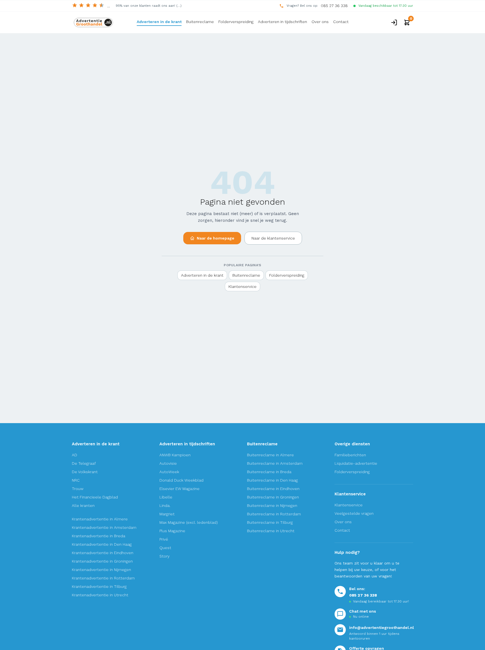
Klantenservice (242, 286)
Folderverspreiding (235, 21)
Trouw (77, 488)
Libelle (165, 497)
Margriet (167, 514)
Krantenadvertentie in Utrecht (100, 595)
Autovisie (168, 463)
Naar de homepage (215, 238)
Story (164, 556)
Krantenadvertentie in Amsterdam (104, 527)
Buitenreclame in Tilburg (270, 522)
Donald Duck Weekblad (181, 480)
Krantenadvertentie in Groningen (102, 561)
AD (74, 455)
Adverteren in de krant (159, 21)
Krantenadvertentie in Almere (100, 519)
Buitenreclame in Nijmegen (272, 505)
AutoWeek (169, 472)
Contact (341, 21)
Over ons (320, 21)
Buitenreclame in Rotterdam (274, 514)
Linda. (164, 505)
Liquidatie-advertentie (356, 463)
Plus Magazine (172, 531)
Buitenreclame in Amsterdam (275, 463)
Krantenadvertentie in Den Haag (102, 544)
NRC (76, 480)
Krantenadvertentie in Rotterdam (103, 578)
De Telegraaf (84, 463)
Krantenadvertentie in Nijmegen (101, 569)
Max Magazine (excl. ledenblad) (188, 522)
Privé (163, 539)
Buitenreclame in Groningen (273, 497)
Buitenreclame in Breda (269, 472)
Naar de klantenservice (273, 238)
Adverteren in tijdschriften (282, 21)
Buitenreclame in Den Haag (272, 480)
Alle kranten (83, 505)
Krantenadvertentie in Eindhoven (102, 552)
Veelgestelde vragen (354, 513)
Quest (165, 547)
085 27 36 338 (334, 5)
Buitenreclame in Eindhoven (273, 488)
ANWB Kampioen (175, 455)
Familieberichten (350, 455)
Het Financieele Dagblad (95, 497)
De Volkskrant (85, 472)
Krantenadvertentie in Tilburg (99, 586)
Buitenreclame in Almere (270, 455)
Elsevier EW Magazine (179, 488)
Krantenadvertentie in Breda (98, 536)
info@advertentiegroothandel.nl (381, 627)
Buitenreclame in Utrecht (270, 531)
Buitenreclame (200, 21)
